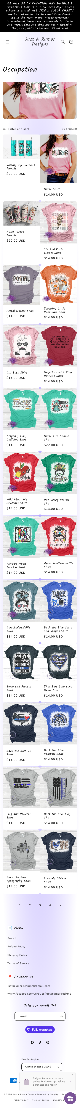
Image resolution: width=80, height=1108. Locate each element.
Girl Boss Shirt (17, 372)
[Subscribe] (61, 1016)
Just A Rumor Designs (24, 1094)
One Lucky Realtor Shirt (56, 501)
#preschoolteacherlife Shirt (58, 565)
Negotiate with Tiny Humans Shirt (58, 374)
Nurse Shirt (52, 189)
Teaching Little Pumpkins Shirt (54, 310)
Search (12, 938)
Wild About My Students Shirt (17, 501)
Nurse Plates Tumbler (15, 233)
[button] (7, 42)
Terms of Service (18, 963)
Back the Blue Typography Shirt (19, 879)
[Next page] (60, 905)
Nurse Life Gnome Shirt (56, 438)
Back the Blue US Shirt (19, 752)
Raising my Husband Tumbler (21, 166)
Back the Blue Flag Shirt (57, 816)
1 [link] (20, 905)
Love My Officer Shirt (55, 880)
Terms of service (40, 1100)
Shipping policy (61, 1100)
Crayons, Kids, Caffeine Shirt (16, 438)
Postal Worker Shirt (20, 311)
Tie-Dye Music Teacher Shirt (16, 565)
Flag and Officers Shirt (19, 816)
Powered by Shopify (47, 1094)
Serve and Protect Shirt (19, 688)
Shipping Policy (17, 955)
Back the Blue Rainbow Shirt (54, 752)
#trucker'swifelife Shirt (19, 629)
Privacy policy (21, 1100)
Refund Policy (16, 946)
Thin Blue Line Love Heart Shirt (58, 688)
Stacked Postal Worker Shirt (54, 251)
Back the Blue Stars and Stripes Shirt (58, 629)
